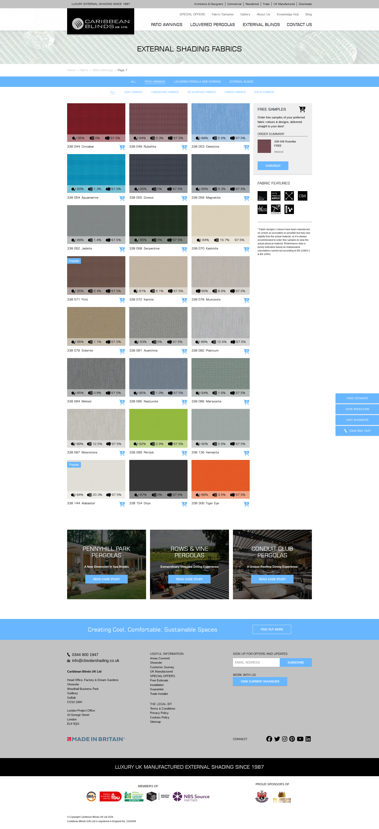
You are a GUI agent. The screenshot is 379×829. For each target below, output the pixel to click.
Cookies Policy (159, 717)
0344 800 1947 (85, 654)
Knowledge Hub (288, 14)
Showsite (156, 662)
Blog (309, 14)
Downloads (305, 4)
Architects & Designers (208, 4)
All (133, 81)
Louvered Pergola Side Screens (197, 81)
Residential (252, 4)
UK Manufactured (284, 4)
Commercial (234, 4)
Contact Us (299, 24)
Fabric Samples (223, 14)
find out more (272, 629)
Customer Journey (162, 667)
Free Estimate (159, 680)
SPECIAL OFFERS (192, 14)
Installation (157, 685)
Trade (266, 4)
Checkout (272, 165)
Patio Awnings (166, 24)
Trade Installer (159, 693)
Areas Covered (160, 658)
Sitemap (155, 721)
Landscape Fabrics (165, 92)
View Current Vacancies (260, 681)
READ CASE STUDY (106, 579)
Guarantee (157, 689)
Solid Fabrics (264, 92)
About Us (263, 14)
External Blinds (261, 24)
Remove (275, 152)
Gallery (245, 14)
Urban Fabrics (235, 92)
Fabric (84, 70)
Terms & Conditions (162, 708)
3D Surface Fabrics (202, 92)
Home (71, 70)
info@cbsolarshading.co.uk (95, 660)
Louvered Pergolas (212, 24)
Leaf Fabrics (133, 92)
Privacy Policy (159, 713)
